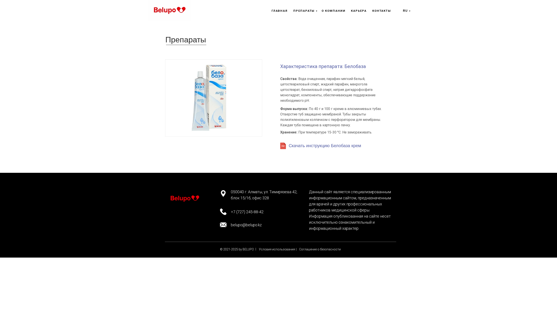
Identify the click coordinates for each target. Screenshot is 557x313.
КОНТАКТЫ (381, 10)
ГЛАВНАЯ (280, 10)
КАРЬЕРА (358, 10)
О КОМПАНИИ (333, 10)
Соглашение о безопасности (320, 249)
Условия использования (277, 249)
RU (405, 10)
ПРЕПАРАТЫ (304, 10)
